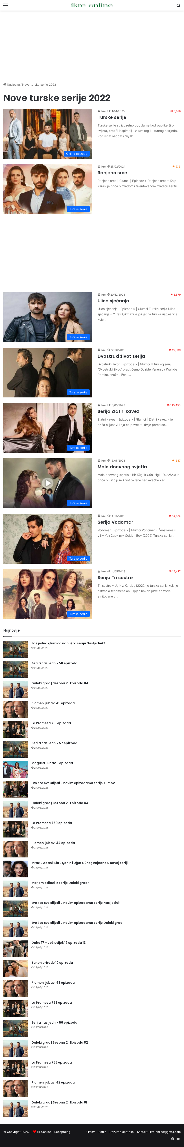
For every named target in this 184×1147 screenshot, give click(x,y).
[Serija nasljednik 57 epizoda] (15, 749)
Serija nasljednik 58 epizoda (54, 663)
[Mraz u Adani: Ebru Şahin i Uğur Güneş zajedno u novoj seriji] (15, 869)
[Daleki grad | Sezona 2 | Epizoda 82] (15, 1048)
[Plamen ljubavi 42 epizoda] (15, 1088)
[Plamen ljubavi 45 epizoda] (15, 709)
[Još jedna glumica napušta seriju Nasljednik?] (15, 649)
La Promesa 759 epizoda (51, 1002)
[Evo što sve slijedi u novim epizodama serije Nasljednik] (15, 909)
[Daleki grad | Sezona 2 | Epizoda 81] (15, 1108)
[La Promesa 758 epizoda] (15, 1068)
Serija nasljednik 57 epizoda (54, 743)
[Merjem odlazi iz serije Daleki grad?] (15, 889)
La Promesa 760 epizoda (51, 823)
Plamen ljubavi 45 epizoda (53, 703)
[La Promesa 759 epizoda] (15, 1008)
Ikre (103, 111)
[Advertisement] (92, 46)
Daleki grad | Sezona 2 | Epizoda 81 (59, 1102)
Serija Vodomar (115, 522)
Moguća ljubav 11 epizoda (52, 763)
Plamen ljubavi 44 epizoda (53, 843)
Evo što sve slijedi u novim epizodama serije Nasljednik (75, 903)
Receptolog (62, 1132)
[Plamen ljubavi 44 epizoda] (15, 849)
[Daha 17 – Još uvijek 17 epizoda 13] (15, 948)
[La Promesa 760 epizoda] (15, 829)
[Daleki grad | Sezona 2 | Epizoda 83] (15, 809)
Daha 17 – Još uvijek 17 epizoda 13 (58, 942)
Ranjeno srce (112, 173)
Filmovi (90, 1132)
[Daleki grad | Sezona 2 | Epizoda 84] (15, 689)
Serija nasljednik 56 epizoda (54, 1022)
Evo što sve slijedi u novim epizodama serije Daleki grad (77, 922)
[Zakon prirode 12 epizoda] (15, 968)
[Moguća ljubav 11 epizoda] (15, 769)
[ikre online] (92, 5)
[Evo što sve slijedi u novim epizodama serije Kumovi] (15, 789)
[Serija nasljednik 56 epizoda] (15, 1028)
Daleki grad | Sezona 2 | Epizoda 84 (59, 683)
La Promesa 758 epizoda (51, 1062)
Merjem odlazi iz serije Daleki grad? (60, 883)
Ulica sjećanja (113, 301)
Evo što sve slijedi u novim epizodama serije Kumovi (73, 783)
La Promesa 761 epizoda (51, 723)
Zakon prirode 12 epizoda (52, 962)
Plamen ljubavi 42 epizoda (53, 1082)
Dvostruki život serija (121, 356)
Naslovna (13, 84)
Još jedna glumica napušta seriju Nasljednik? (68, 643)
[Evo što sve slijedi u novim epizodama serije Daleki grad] (15, 928)
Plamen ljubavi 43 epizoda (53, 982)
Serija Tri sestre (115, 577)
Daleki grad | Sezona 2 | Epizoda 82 (59, 1042)
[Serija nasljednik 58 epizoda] (15, 669)
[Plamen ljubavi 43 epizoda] (15, 988)
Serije (102, 1132)
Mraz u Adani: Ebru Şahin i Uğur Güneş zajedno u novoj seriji (79, 863)
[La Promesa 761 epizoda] (15, 729)
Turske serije (112, 117)
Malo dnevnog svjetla (122, 467)
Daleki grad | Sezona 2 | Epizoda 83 (59, 803)
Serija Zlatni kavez (118, 411)
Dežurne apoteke (122, 1132)
